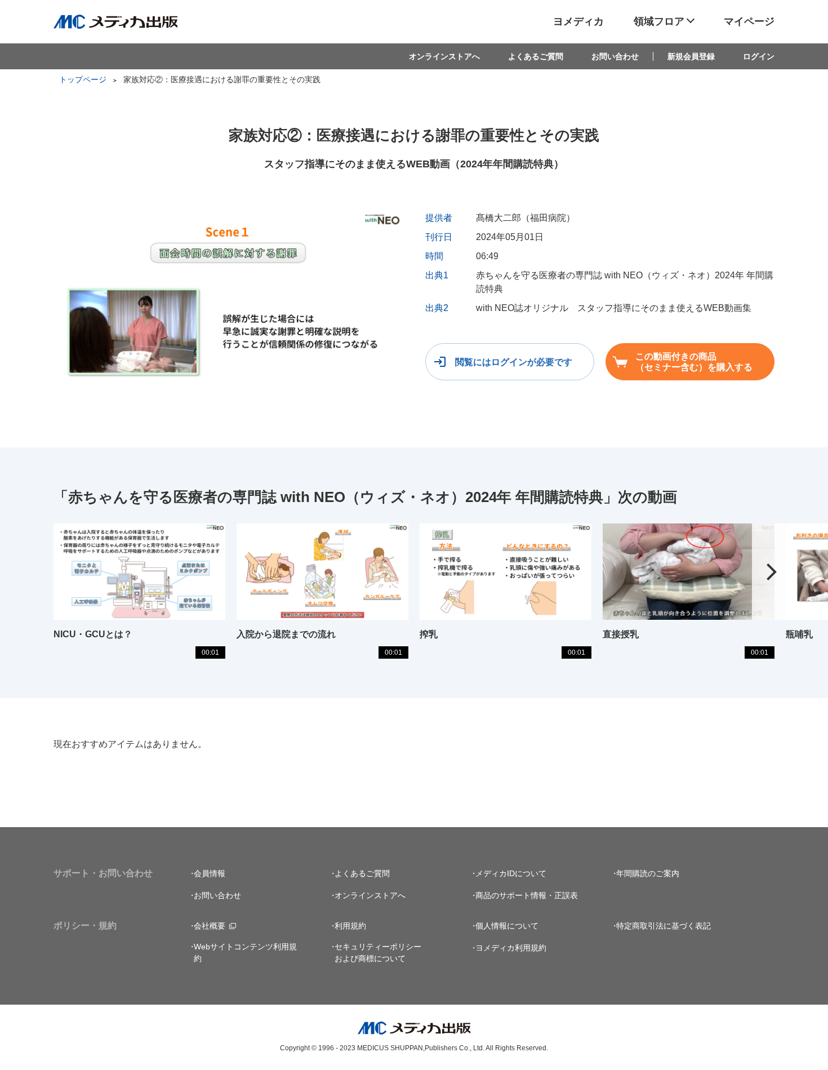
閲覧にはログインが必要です (513, 362)
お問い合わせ (615, 56)
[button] (771, 571)
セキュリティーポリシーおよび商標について (378, 952)
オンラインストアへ (444, 56)
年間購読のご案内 (647, 873)
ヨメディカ (578, 21)
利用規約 (350, 925)
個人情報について (506, 925)
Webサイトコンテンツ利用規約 (245, 952)
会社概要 (209, 925)
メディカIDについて (510, 873)
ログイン (758, 56)
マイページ (749, 21)
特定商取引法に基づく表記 (663, 925)
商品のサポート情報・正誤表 (526, 895)
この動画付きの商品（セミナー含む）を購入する (694, 362)
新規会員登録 (691, 56)
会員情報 (209, 873)
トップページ (82, 79)
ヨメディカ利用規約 (510, 947)
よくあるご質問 (535, 56)
